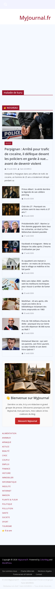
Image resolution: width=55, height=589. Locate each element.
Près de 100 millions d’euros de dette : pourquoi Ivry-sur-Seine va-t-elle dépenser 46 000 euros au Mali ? (36, 325)
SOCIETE (8, 143)
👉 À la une (7, 530)
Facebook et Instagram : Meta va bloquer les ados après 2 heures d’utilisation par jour (36, 246)
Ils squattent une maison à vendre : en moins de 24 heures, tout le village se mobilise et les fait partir (36, 265)
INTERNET (6, 490)
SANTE (5, 513)
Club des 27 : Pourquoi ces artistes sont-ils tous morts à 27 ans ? (36, 209)
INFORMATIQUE (9, 482)
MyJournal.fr (35, 17)
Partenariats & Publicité (22, 574)
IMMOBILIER (7, 477)
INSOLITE (6, 486)
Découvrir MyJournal (27, 421)
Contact (39, 574)
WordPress (7, 563)
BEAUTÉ (5, 451)
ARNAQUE (6, 442)
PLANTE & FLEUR (10, 499)
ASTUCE (5, 446)
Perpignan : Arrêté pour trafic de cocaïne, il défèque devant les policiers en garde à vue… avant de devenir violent (27, 156)
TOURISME (7, 526)
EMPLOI (5, 464)
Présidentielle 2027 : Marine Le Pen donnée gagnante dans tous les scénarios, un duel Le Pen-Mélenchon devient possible (36, 227)
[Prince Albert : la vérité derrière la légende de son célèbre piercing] (10, 194)
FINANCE (6, 468)
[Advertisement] (27, 53)
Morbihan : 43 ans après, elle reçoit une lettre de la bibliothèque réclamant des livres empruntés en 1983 (35, 305)
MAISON (6, 495)
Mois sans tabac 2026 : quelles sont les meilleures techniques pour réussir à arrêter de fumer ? (36, 285)
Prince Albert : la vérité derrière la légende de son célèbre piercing (36, 192)
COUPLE (5, 460)
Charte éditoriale (27, 571)
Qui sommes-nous (9, 571)
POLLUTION (7, 508)
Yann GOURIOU (26, 169)
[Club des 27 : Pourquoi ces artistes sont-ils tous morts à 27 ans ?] (10, 211)
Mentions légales (45, 571)
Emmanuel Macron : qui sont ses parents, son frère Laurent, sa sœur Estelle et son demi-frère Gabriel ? (35, 345)
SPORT (5, 521)
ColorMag (44, 559)
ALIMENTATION (9, 433)
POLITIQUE (7, 504)
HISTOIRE (6, 473)
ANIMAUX (6, 437)
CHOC (4, 455)
